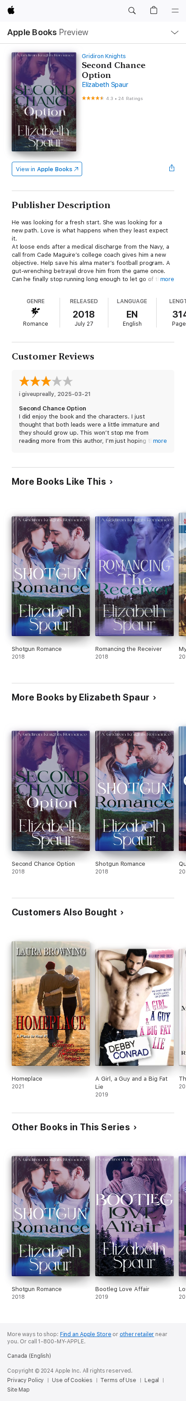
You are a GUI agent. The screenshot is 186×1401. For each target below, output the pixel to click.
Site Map (18, 1390)
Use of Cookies (72, 1380)
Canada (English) (29, 1356)
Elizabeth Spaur (105, 85)
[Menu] (175, 11)
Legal (151, 1380)
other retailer (137, 1334)
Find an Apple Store (86, 1334)
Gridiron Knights (104, 56)
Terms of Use (118, 1380)
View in (44, 169)
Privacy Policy (25, 1380)
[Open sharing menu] (171, 169)
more (167, 279)
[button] (132, 11)
